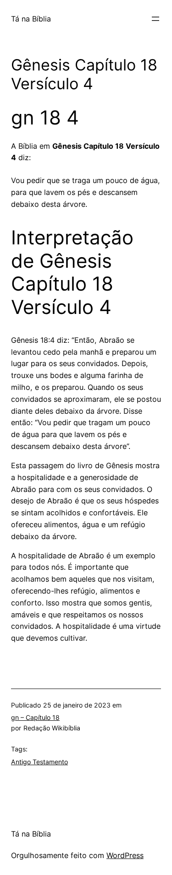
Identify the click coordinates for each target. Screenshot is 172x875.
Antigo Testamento (39, 762)
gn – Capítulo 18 (35, 717)
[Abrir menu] (155, 18)
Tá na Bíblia (31, 18)
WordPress (125, 855)
